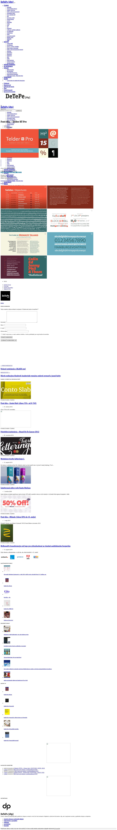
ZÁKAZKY (9, 39)
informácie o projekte (10, 821)
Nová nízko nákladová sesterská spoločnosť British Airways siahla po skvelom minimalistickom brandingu (28, 669)
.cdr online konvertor (12, 72)
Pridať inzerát (8, 90)
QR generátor (10, 71)
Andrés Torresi (9, 175)
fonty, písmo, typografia (12, 48)
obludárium (10, 33)
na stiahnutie (10, 31)
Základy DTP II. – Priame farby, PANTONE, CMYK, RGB (29, 768)
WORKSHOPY (7, 77)
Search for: (3, 109)
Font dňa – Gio (7, 597)
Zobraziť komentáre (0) (8, 340)
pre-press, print (10, 17)
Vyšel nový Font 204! (8, 620)
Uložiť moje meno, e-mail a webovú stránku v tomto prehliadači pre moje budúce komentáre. (26, 334)
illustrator (9, 54)
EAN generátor (10, 69)
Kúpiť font (3, 183)
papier (8, 20)
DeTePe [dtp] (7, 2)
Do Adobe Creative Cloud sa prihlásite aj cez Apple (15, 646)
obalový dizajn (10, 19)
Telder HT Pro (7, 289)
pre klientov (10, 45)
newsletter (7, 824)
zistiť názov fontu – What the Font (15, 75)
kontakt (6, 826)
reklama (6, 822)
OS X (8, 57)
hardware (9, 28)
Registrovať (7, 85)
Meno (2, 325)
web (8, 25)
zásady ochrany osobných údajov (14, 819)
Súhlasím (57, 828)
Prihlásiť (6, 83)
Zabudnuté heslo (9, 87)
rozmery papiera (11, 61)
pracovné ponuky (11, 36)
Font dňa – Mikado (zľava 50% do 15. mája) (18, 517)
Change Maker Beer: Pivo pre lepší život (12, 657)
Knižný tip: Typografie (9, 706)
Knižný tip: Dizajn (8, 586)
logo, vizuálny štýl (11, 14)
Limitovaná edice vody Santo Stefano (16, 488)
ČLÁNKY (6, 5)
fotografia (9, 22)
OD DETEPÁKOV (8, 66)
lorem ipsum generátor (12, 74)
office (8, 58)
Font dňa (6, 286)
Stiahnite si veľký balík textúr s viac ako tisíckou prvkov (16, 634)
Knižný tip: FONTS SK (8, 608)
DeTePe (7, 126)
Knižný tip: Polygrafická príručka (11, 729)
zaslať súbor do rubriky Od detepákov (16, 80)
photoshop (9, 52)
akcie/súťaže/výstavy (12, 8)
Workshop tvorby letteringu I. (13, 459)
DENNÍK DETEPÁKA (9, 65)
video (8, 34)
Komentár (3, 322)
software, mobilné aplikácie (13, 29)
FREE (8, 40)
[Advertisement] (58, 354)
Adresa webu (4, 331)
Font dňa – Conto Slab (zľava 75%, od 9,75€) (19, 403)
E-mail (3, 328)
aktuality (9, 7)
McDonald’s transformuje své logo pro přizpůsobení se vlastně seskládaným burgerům (35, 546)
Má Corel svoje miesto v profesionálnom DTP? (25, 769)
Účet (5, 88)
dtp (8, 16)
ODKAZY (6, 68)
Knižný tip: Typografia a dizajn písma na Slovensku (15, 717)
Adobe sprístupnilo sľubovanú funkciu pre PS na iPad (16, 680)
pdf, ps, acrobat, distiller (13, 46)
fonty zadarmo (10, 60)
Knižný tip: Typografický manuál (11, 740)
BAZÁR (6, 79)
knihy (8, 23)
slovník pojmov (10, 63)
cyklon (5, 769)
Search (18, 110)
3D (7, 26)
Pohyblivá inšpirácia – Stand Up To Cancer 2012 (20, 432)
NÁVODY (6, 42)
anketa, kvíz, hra (11, 10)
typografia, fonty (11, 13)
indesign (9, 51)
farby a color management (13, 11)
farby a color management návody (15, 49)
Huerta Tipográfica (11, 176)
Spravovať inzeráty (9, 92)
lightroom (9, 55)
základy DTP (10, 43)
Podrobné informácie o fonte (8, 180)
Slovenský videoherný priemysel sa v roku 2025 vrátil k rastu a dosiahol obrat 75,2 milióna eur (25, 574)
